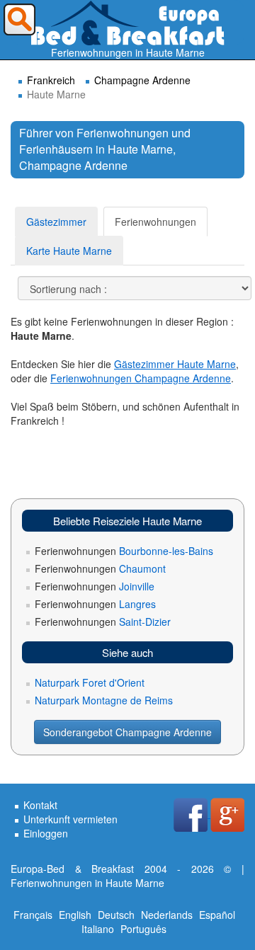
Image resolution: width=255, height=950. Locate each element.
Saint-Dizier (103, 621)
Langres (95, 604)
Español (217, 915)
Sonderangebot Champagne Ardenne (127, 732)
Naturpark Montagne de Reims (104, 700)
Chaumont (100, 568)
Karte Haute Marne (69, 251)
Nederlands (167, 915)
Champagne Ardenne (142, 80)
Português (143, 929)
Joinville (94, 586)
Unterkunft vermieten (70, 819)
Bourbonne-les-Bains (124, 551)
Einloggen (45, 833)
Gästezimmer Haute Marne (175, 364)
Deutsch (116, 915)
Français (32, 915)
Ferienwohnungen (155, 221)
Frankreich (51, 80)
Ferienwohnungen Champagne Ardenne (140, 378)
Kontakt (40, 805)
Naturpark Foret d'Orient (89, 682)
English (75, 915)
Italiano (97, 929)
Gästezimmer (56, 221)
